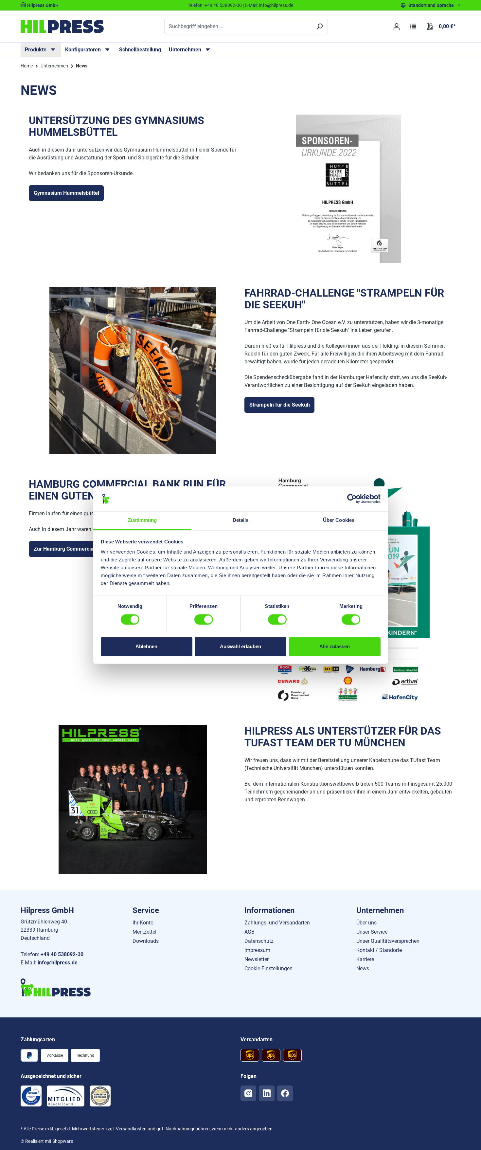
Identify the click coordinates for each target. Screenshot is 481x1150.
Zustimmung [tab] (142, 520)
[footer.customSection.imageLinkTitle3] (100, 1096)
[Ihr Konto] (396, 26)
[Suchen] (319, 26)
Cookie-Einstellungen (268, 968)
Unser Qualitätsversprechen (387, 941)
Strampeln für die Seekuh (279, 405)
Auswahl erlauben (240, 646)
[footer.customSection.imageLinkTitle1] (31, 1096)
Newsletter (256, 959)
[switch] (203, 619)
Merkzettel (144, 932)
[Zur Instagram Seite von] (248, 1093)
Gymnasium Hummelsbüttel (66, 193)
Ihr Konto (143, 923)
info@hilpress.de (276, 5)
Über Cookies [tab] (338, 520)
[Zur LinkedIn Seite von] (267, 1093)
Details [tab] (241, 520)
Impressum (257, 950)
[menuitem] (41, 50)
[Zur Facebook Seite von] (285, 1093)
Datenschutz (259, 941)
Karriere (365, 959)
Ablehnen (146, 646)
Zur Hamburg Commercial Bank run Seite (82, 549)
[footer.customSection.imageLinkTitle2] (65, 1096)
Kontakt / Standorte (379, 950)
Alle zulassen (334, 646)
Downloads (146, 941)
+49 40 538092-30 (223, 5)
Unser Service (371, 932)
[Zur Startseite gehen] (62, 26)
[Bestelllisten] (413, 26)
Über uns (366, 923)
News (362, 968)
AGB (249, 932)
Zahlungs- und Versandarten (277, 923)
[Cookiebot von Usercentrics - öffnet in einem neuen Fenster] (352, 498)
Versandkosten (131, 1128)
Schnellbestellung (140, 49)
